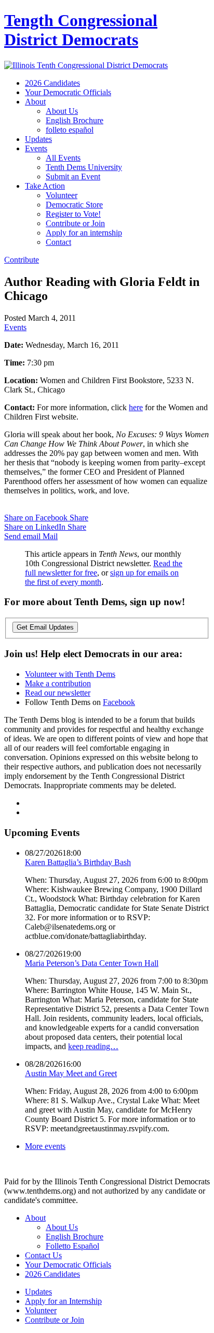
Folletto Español (72, 1245)
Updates (38, 139)
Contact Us (43, 1255)
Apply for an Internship (63, 1301)
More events (45, 1146)
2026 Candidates (52, 83)
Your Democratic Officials (68, 92)
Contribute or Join (75, 223)
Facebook (119, 702)
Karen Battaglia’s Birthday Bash (78, 862)
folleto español (69, 129)
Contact (58, 242)
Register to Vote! (73, 214)
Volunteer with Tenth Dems (70, 674)
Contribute (21, 259)
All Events (63, 157)
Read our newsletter (57, 692)
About (35, 101)
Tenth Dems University (84, 167)
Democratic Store (74, 204)
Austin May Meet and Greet (71, 1073)
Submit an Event (73, 176)
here (136, 407)
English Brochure (74, 120)
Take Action (45, 185)
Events (36, 148)
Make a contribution (58, 683)
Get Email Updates (45, 627)
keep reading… (93, 1046)
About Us (62, 111)
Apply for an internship (84, 232)
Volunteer (61, 195)
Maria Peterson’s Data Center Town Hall (91, 963)
